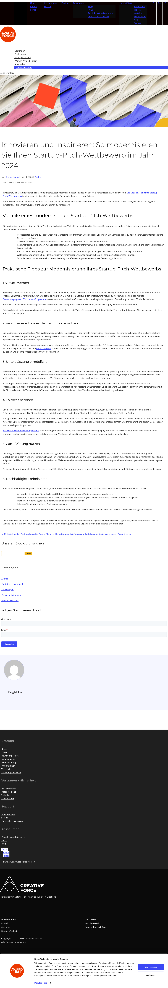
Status (137, 23)
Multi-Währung (9, 762)
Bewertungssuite (10, 755)
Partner (65, 3)
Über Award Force (33, 6)
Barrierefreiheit (9, 788)
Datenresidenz (8, 791)
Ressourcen (79, 3)
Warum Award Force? (26, 61)
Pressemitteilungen (98, 16)
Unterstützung (126, 3)
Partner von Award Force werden (19, 862)
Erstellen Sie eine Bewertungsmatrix (21, 430)
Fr (166, 3)
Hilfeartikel (139, 6)
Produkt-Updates (10, 600)
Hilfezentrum (8, 814)
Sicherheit (6, 795)
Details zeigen (40, 983)
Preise (4, 752)
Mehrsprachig (8, 759)
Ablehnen (150, 975)
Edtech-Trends (43, 348)
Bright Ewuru (12, 177)
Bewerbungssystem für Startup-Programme (24, 299)
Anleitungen (7, 589)
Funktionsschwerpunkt (12, 584)
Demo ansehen (24, 67)
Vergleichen (7, 769)
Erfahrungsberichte (11, 772)
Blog (90, 6)
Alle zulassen (151, 967)
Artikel (38, 177)
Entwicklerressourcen (12, 821)
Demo (4, 749)
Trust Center (7, 798)
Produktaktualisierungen (101, 13)
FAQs (90, 10)
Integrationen (8, 765)
